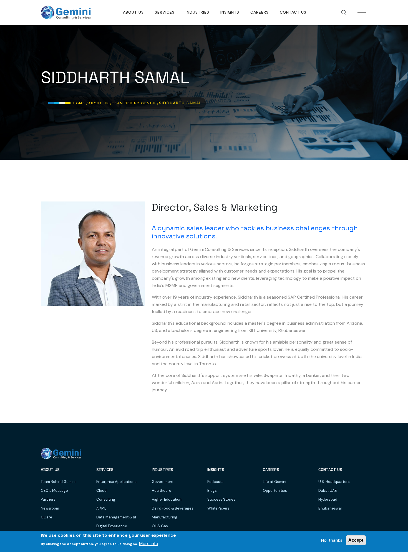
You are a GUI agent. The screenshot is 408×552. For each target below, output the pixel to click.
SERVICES (165, 12)
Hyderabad (327, 499)
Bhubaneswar (330, 508)
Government (162, 481)
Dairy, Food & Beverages (172, 508)
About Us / (100, 103)
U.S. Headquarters (334, 481)
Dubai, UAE (327, 490)
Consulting (105, 499)
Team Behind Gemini (58, 481)
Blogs (212, 490)
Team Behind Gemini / (135, 103)
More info (148, 543)
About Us (133, 12)
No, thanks (331, 540)
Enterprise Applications (116, 481)
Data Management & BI (116, 517)
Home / (80, 103)
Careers (259, 12)
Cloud (101, 490)
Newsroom (50, 508)
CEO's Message (54, 490)
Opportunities (275, 490)
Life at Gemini (274, 481)
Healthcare (161, 490)
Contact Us (293, 12)
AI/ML (101, 508)
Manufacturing (164, 517)
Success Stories (221, 499)
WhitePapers (218, 508)
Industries (197, 12)
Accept (355, 540)
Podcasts (215, 481)
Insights (229, 12)
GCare (46, 517)
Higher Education (167, 499)
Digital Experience (111, 526)
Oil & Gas (160, 526)
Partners (48, 499)
